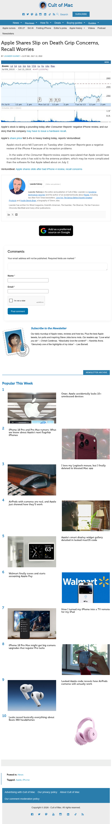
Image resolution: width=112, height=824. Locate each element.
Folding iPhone (43, 28)
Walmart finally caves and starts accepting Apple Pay (27, 575)
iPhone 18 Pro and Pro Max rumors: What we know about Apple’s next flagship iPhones (32, 433)
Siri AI (30, 28)
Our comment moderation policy (22, 798)
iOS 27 (21, 28)
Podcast (101, 28)
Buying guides (74, 22)
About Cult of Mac (69, 792)
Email (11, 286)
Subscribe (81, 14)
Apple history (76, 28)
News (16, 22)
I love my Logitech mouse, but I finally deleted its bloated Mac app (83, 467)
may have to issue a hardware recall (46, 131)
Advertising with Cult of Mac (20, 792)
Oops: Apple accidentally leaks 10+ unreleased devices (81, 395)
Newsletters (8, 33)
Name (11, 275)
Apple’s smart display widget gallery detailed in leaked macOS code (82, 538)
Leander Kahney (12, 56)
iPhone (26, 780)
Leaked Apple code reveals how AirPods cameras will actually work (84, 682)
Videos (91, 28)
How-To (44, 22)
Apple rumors (8, 28)
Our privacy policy (47, 792)
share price (16, 138)
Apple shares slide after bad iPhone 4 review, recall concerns (49, 169)
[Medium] (16, 214)
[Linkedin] (9, 214)
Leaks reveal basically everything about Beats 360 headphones (31, 718)
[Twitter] (12, 214)
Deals (57, 22)
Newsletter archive (96, 373)
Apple (86, 195)
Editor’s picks (60, 28)
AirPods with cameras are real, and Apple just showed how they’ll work (32, 503)
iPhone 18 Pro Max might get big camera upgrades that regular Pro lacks (32, 646)
